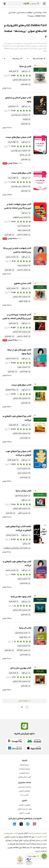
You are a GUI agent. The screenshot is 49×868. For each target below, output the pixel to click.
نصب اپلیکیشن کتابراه (36, 833)
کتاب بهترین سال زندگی (20, 668)
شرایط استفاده (24, 769)
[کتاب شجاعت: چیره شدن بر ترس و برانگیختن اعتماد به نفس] (40, 322)
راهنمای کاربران (24, 791)
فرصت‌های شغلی (24, 777)
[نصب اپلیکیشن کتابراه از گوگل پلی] (15, 741)
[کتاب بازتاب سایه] (40, 498)
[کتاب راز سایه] (40, 74)
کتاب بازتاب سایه (23, 490)
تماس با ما (24, 795)
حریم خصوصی (24, 773)
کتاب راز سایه (25, 66)
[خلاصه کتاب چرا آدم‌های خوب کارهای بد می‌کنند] (40, 534)
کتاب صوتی (13, 833)
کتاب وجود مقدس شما (21, 596)
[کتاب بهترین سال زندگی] (40, 675)
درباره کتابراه (24, 765)
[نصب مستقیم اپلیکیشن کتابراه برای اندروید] (34, 741)
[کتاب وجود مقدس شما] (40, 604)
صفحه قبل (23, 700)
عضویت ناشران (24, 805)
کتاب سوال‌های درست (21, 173)
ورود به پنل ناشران (24, 809)
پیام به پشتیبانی (24, 787)
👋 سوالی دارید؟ (33, 856)
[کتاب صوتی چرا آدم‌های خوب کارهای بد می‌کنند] (40, 459)
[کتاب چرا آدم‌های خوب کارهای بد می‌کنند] (40, 423)
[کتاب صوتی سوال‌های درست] (40, 144)
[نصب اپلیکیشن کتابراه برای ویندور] (15, 748)
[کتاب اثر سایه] (40, 635)
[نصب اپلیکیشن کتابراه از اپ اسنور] (34, 748)
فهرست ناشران (24, 813)
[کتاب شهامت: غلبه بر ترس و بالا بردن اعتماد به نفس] (40, 255)
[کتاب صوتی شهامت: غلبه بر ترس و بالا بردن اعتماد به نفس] (40, 211)
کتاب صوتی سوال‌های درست (18, 137)
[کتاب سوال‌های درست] (40, 180)
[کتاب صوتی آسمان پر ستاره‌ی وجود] (40, 105)
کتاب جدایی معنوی (22, 283)
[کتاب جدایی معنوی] (40, 291)
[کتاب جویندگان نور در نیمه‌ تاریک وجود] (40, 357)
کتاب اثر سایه (25, 628)
